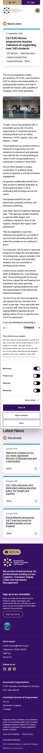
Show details (30, 400)
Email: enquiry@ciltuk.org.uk (15, 645)
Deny (21, 423)
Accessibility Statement (11, 740)
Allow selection (21, 415)
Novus (6, 701)
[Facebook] (5, 669)
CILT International (11, 690)
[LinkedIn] (14, 669)
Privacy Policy (27, 734)
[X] (9, 669)
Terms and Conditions (11, 734)
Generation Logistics (12, 705)
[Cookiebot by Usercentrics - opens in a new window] (25, 327)
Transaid (7, 709)
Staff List (7, 653)
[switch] (36, 376)
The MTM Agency (17, 748)
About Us (7, 657)
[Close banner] (39, 328)
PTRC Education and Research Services (21, 686)
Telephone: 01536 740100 (14, 649)
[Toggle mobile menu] (37, 10)
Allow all (21, 408)
